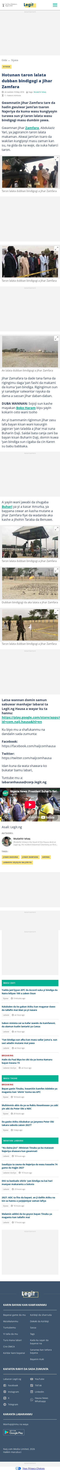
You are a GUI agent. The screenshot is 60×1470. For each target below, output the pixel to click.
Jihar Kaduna (10, 857)
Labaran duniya (9, 1068)
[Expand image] (56, 158)
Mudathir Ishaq (40, 92)
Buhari (7, 506)
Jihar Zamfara (30, 857)
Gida (4, 60)
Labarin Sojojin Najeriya (17, 862)
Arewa (46, 857)
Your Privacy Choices (34, 1468)
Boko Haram (26, 407)
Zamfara (32, 127)
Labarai (6, 1015)
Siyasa (14, 60)
